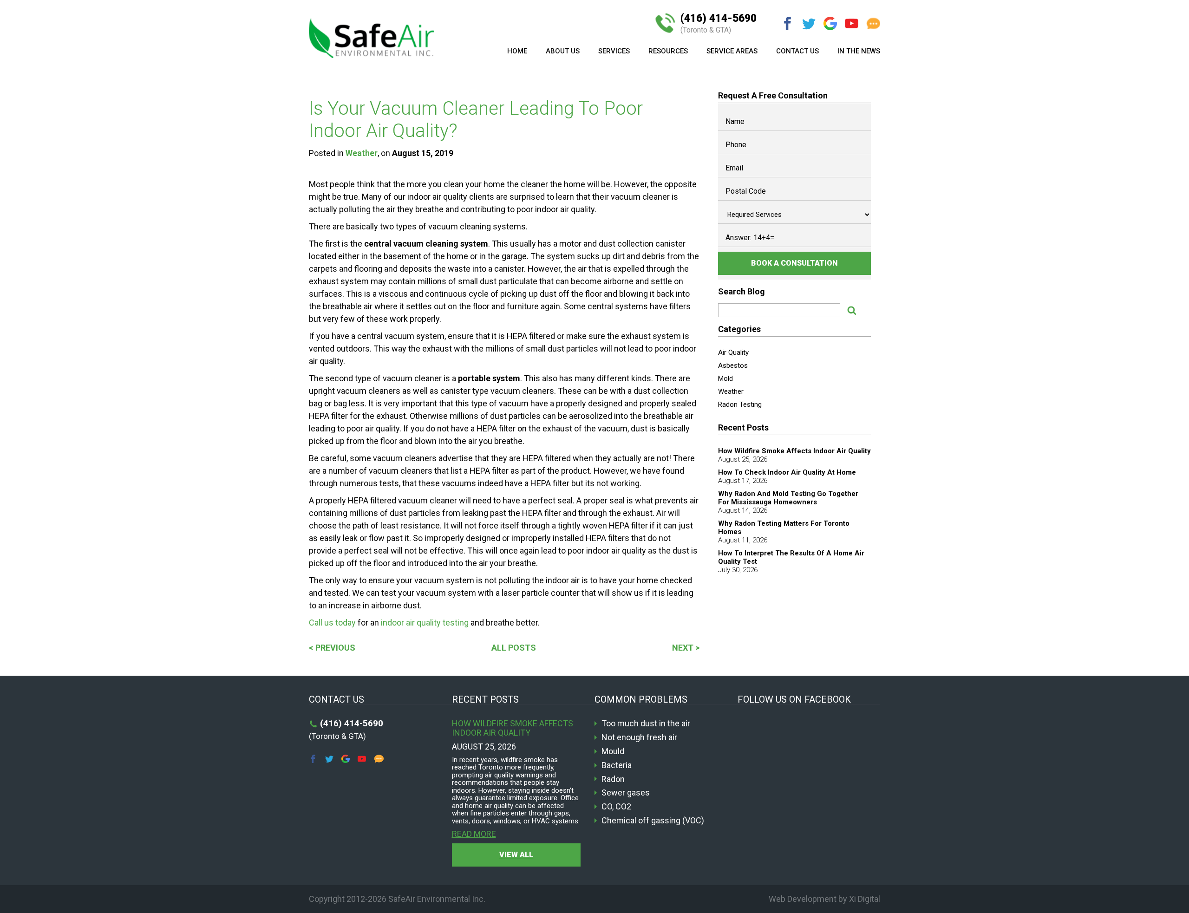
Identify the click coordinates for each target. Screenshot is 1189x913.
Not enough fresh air (639, 737)
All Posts (513, 647)
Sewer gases (625, 792)
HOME (517, 51)
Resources (668, 51)
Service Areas (732, 51)
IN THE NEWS (858, 51)
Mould (612, 751)
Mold (725, 378)
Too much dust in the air (645, 723)
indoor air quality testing (425, 622)
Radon (613, 779)
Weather (362, 153)
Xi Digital (864, 899)
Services (614, 51)
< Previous (332, 647)
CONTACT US (797, 51)
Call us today (332, 622)
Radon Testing (740, 404)
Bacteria (616, 765)
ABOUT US (563, 51)
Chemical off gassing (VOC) (652, 820)
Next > (685, 647)
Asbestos (733, 365)
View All (516, 854)
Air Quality (733, 352)
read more (474, 834)
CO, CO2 (616, 806)
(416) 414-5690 (718, 23)
